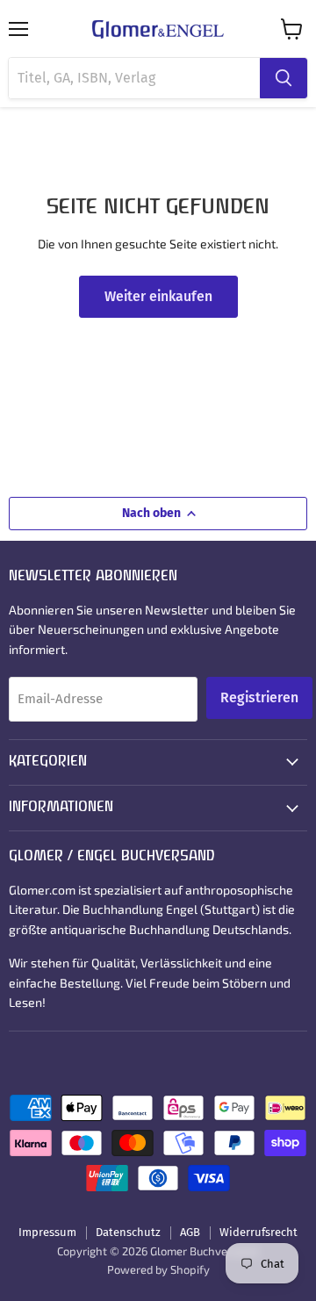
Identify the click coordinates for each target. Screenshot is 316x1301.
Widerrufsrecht (258, 1232)
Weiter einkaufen (158, 296)
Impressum (47, 1232)
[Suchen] (283, 78)
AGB (190, 1232)
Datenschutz (128, 1232)
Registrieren (259, 697)
